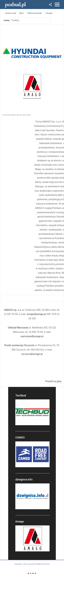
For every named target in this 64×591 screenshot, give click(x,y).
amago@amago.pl (36, 314)
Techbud (20, 395)
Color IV (35, 573)
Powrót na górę (53, 381)
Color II (30, 573)
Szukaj (6, 20)
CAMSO (20, 437)
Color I (28, 573)
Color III (32, 573)
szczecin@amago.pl (32, 354)
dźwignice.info (24, 479)
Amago (19, 521)
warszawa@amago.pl (32, 336)
